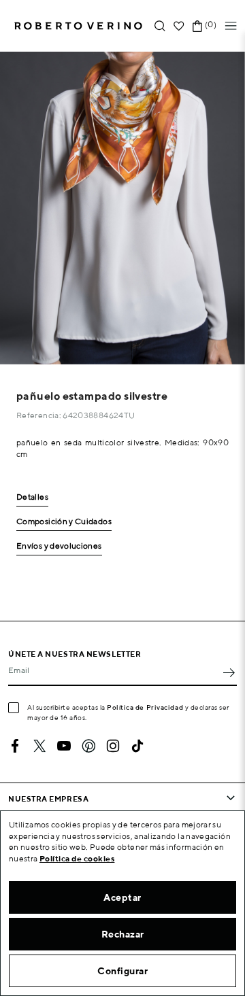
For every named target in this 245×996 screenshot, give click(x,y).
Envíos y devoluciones (59, 546)
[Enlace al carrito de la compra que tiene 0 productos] (197, 26)
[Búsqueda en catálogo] (159, 26)
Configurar (122, 970)
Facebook (15, 746)
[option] (122, 208)
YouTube (64, 746)
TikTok (137, 746)
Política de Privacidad (145, 707)
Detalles (32, 497)
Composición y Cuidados (64, 521)
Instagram (113, 746)
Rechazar (122, 934)
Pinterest (88, 746)
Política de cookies (77, 858)
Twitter (39, 746)
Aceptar (122, 897)
